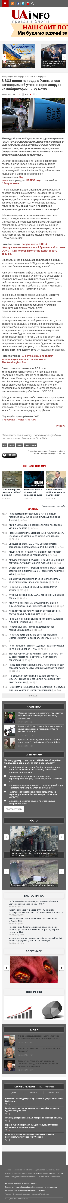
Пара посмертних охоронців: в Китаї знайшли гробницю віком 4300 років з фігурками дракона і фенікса (34, 517)
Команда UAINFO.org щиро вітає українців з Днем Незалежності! (17, 63)
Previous (3, 57)
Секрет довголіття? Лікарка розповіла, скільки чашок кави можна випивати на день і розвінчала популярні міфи (36, 571)
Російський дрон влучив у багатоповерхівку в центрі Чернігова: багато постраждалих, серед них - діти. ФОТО (33, 853)
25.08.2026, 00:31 (16, 915)
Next (65, 57)
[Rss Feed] (12, 4)
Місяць (33, 1092)
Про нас (8, 1194)
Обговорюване (24, 1086)
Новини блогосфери (36, 77)
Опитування (34, 754)
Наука (16, 1173)
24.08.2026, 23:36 (16, 943)
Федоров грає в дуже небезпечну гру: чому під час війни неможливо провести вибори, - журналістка (40, 715)
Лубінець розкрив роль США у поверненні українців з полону (33, 1118)
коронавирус (30, 445)
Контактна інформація (21, 1194)
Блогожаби (34, 951)
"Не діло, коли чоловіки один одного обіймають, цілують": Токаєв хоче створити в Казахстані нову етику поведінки (35, 679)
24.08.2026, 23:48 (16, 935)
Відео (7, 1177)
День (14, 1092)
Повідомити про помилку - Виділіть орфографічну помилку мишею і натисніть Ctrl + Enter (31, 437)
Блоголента (31, 1177)
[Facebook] (17, 4)
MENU (5, 3)
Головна (8, 1170)
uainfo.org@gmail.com (40, 1194)
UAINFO (60, 425)
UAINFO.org (33, 180)
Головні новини (19, 1170)
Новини (33, 509)
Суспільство (40, 1170)
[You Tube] (27, 4)
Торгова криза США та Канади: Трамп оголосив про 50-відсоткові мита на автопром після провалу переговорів (36, 656)
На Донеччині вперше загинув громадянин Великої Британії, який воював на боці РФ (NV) (33, 902)
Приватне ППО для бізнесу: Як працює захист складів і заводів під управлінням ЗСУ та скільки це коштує (40, 729)
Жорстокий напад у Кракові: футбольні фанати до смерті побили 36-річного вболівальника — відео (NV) (36, 911)
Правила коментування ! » (53, 506)
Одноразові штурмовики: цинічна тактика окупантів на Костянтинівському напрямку (38, 1037)
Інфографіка (34, 992)
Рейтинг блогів (43, 1177)
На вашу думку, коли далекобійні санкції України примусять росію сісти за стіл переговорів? (32, 761)
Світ (57, 1170)
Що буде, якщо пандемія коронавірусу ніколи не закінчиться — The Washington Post (27, 359)
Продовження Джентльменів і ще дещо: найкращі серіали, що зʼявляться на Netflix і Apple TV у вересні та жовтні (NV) (34, 929)
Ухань (19, 445)
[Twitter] (22, 4)
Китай (11, 445)
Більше (33, 695)
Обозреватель (11, 183)
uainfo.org (34, 1187)
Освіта (29, 1173)
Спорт (53, 1173)
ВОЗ (4, 445)
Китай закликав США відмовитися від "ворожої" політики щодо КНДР (55, 494)
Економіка (50, 1170)
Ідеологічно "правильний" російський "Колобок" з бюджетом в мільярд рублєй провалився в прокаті (38, 1063)
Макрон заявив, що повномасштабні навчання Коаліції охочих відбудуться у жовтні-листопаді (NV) (35, 939)
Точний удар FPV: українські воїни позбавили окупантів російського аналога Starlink (32, 886)
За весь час (53, 1092)
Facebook (9, 419)
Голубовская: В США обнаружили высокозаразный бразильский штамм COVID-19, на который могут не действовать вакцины (33, 249)
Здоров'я (46, 1173)
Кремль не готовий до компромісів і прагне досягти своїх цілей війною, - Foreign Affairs (39, 740)
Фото (34, 820)
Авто (36, 1173)
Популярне (46, 1086)
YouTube (31, 419)
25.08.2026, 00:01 (16, 923)
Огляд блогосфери (18, 1177)
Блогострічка (34, 895)
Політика (29, 1170)
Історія (22, 1173)
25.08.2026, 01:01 (16, 906)
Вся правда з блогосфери (13, 77)
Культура (8, 1173)
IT (40, 1173)
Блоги (34, 1029)
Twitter (20, 419)
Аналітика (34, 706)
